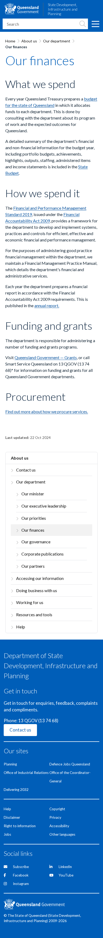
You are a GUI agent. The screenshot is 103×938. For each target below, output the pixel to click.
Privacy (55, 817)
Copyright (57, 809)
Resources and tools (34, 614)
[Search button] (82, 24)
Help (20, 626)
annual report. (46, 305)
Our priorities (33, 518)
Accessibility (59, 826)
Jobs (7, 834)
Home (10, 41)
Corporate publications (42, 553)
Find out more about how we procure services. (46, 411)
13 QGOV (28, 720)
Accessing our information (40, 578)
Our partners (33, 566)
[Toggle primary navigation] (95, 24)
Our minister (32, 493)
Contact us (26, 469)
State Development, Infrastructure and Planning (62, 9)
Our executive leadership (43, 505)
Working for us (29, 602)
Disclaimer (12, 817)
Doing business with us (36, 590)
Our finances (32, 529)
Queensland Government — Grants (46, 357)
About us (29, 41)
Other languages (62, 834)
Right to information (20, 826)
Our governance (35, 541)
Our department (56, 41)
